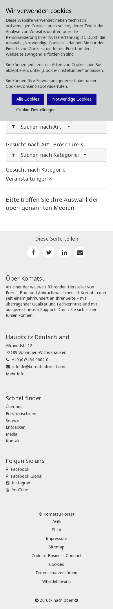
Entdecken (15, 427)
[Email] (80, 252)
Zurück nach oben (56, 600)
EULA (56, 529)
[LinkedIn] (64, 252)
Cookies (56, 564)
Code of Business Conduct (57, 555)
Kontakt (13, 440)
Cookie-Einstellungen (36, 109)
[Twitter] (48, 252)
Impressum (56, 538)
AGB (56, 521)
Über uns (14, 406)
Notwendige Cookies (72, 99)
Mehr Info (15, 374)
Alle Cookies (28, 99)
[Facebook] (33, 252)
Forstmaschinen (21, 413)
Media (11, 434)
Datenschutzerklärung (56, 572)
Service (12, 420)
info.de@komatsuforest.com (39, 366)
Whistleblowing (56, 581)
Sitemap (56, 547)
